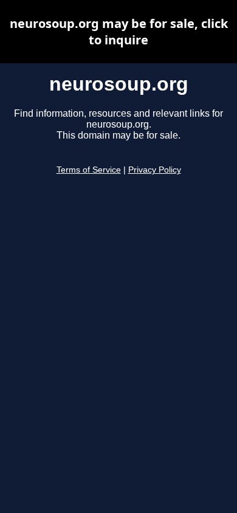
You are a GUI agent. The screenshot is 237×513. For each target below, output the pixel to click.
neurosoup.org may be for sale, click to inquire (119, 31)
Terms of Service (89, 169)
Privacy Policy (154, 169)
